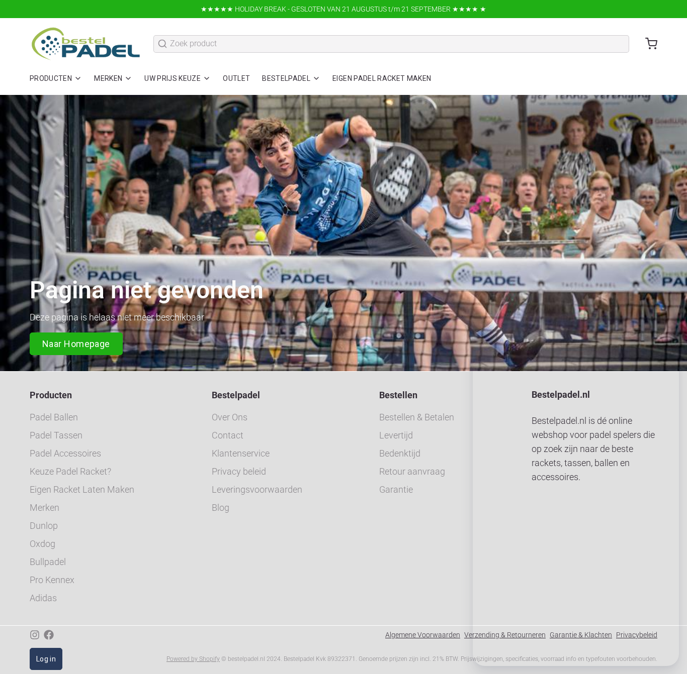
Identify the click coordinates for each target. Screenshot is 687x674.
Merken (108, 78)
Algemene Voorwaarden (422, 635)
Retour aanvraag (412, 471)
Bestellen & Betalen (416, 417)
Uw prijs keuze (172, 78)
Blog (220, 507)
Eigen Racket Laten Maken (82, 489)
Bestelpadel (286, 78)
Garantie (396, 489)
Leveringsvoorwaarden (257, 489)
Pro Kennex (52, 580)
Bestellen (398, 395)
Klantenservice (241, 453)
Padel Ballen (54, 417)
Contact (227, 435)
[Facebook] (49, 635)
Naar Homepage (76, 344)
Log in (46, 659)
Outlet (236, 78)
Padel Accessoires (65, 453)
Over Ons (229, 417)
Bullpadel (48, 561)
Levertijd (396, 435)
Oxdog (42, 543)
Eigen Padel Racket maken (381, 78)
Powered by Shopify (193, 658)
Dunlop (44, 525)
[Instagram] (35, 635)
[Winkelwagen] (647, 44)
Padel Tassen (56, 435)
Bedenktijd (399, 453)
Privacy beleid (239, 471)
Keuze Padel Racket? (70, 471)
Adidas (43, 598)
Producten (51, 78)
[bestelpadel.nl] (85, 43)
